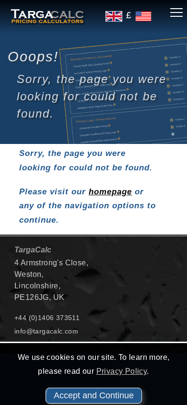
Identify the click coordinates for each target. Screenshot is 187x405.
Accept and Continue (94, 395)
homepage (110, 191)
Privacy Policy (121, 371)
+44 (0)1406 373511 (47, 318)
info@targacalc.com (46, 331)
